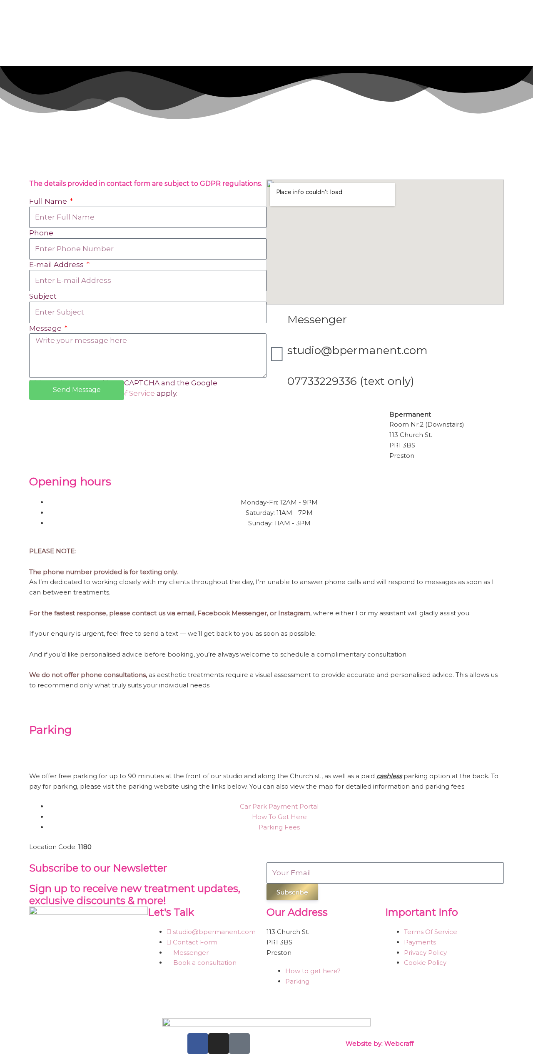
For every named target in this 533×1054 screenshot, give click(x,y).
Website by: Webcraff (379, 1043)
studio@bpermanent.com (357, 350)
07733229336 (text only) (350, 381)
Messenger (317, 319)
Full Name (49, 201)
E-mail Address (57, 264)
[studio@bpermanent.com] (276, 354)
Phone (41, 233)
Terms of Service (125, 393)
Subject (43, 296)
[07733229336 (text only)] (276, 385)
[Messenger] (276, 323)
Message (46, 328)
